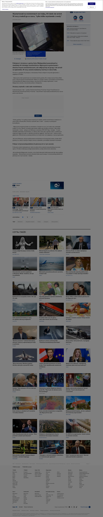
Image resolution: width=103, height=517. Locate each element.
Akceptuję (91, 3)
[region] (51, 5)
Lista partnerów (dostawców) (50, 7)
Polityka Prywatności (5, 9)
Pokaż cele (92, 7)
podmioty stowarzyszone (20, 3)
